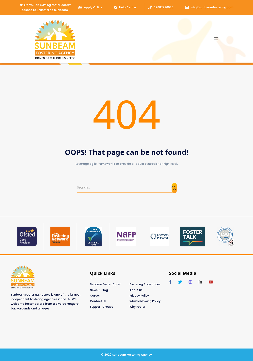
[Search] (174, 188)
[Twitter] (180, 282)
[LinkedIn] (200, 282)
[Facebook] (170, 282)
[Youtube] (211, 282)
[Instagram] (190, 282)
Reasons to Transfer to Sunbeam (44, 10)
